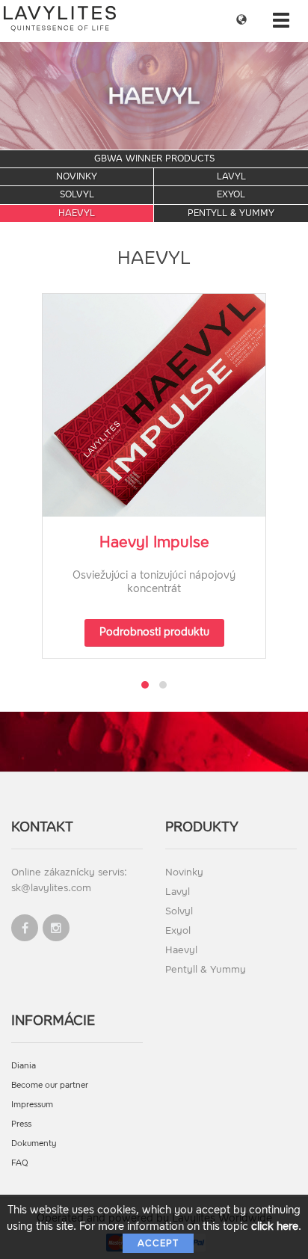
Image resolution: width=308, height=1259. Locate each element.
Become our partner (49, 1085)
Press (21, 1124)
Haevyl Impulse (154, 542)
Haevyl (76, 213)
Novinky (76, 176)
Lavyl (231, 176)
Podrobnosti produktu (154, 632)
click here (274, 1226)
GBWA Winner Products (154, 158)
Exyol (231, 194)
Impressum (32, 1104)
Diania (23, 1066)
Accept (158, 1243)
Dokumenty (34, 1143)
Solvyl (77, 194)
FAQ (19, 1163)
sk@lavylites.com (51, 887)
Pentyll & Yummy (231, 213)
